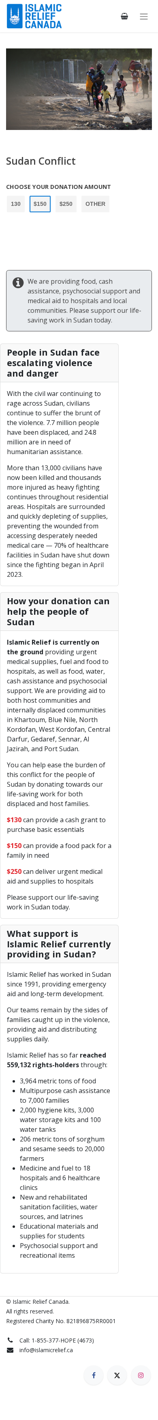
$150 (40, 204)
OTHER (95, 204)
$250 (66, 204)
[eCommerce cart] (124, 16)
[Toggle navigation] (144, 16)
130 (16, 204)
